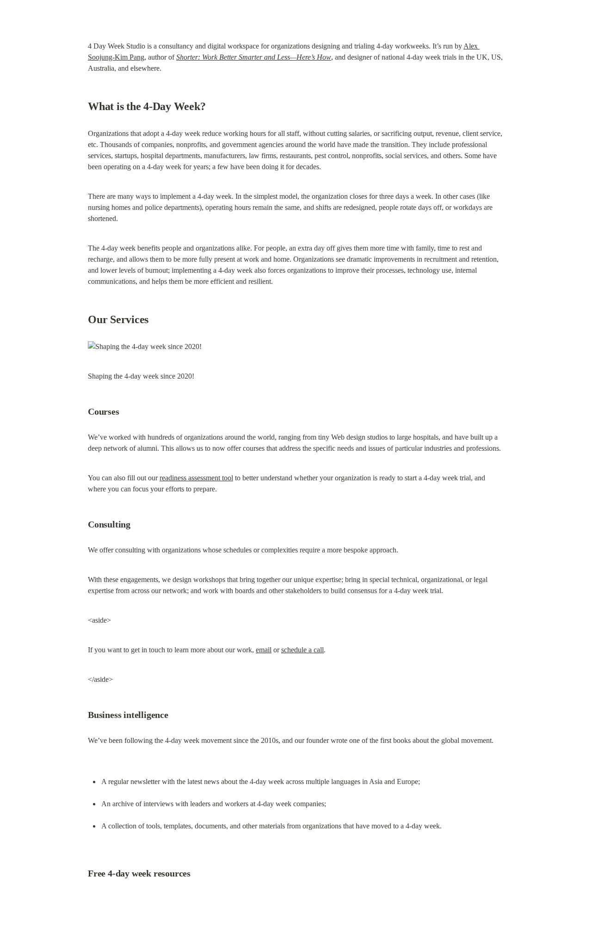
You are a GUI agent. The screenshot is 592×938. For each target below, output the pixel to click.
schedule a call (302, 650)
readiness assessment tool (196, 478)
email (263, 650)
